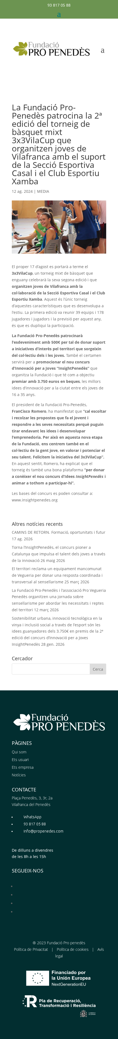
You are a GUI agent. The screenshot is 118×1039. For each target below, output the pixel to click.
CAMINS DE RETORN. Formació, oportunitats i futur (58, 532)
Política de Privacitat (31, 949)
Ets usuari (20, 759)
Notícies (19, 774)
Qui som (19, 751)
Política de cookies (73, 949)
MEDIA (43, 191)
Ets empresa (22, 767)
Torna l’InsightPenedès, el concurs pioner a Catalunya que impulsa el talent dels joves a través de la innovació (58, 554)
